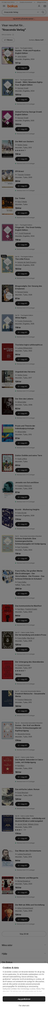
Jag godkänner (24, 999)
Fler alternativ (24, 1005)
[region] (24, 986)
